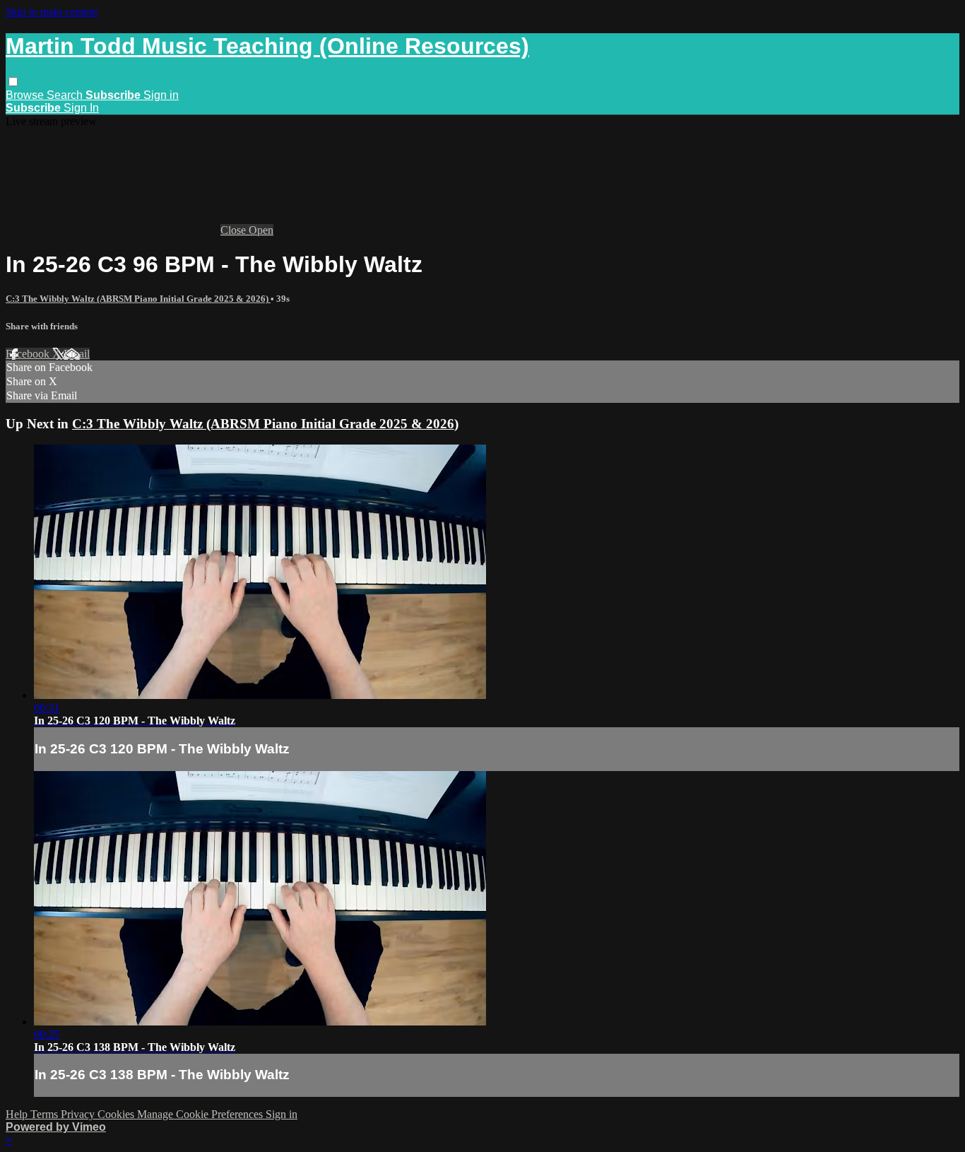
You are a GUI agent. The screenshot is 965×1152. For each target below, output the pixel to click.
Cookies (117, 1114)
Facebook (29, 354)
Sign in (161, 95)
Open (261, 230)
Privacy (79, 1114)
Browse (26, 95)
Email (77, 354)
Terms (45, 1114)
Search (66, 95)
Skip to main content (51, 12)
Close (234, 230)
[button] (13, 81)
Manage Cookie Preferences (201, 1114)
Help (18, 1114)
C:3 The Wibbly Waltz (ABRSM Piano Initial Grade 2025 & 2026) (138, 298)
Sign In (81, 108)
